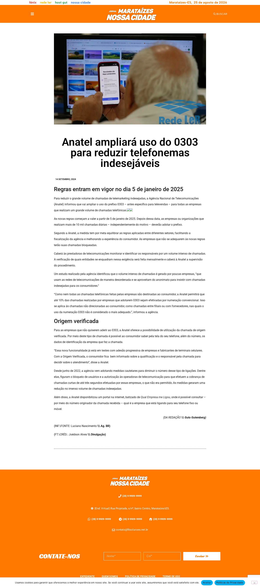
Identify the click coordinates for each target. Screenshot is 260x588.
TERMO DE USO (171, 576)
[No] (254, 582)
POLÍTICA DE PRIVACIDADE (140, 576)
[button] (32, 14)
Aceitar (207, 582)
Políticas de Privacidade (229, 582)
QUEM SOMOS (110, 576)
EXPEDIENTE (87, 576)
